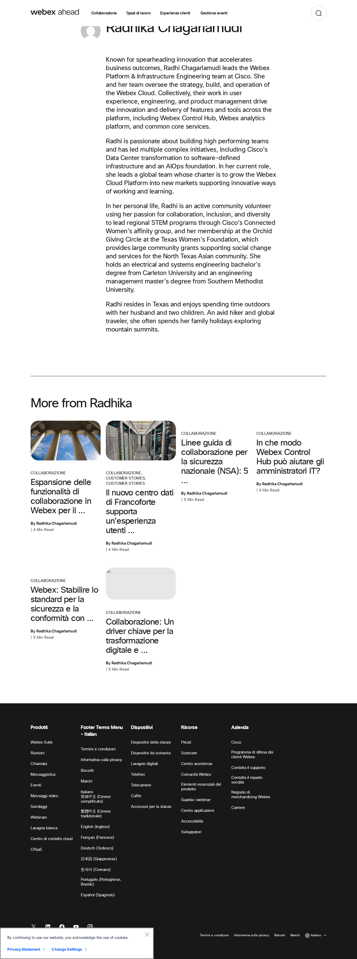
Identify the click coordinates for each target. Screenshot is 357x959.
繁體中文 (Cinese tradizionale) (96, 813)
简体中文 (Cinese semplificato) (96, 799)
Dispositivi (142, 727)
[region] (77, 943)
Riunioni (37, 753)
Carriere (238, 808)
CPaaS (36, 850)
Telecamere (141, 785)
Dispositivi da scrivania (150, 753)
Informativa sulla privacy (101, 760)
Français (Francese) (97, 838)
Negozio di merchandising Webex (250, 794)
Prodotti (39, 727)
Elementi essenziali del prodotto (201, 787)
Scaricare (189, 753)
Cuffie (136, 796)
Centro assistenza (196, 764)
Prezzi (186, 742)
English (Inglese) (95, 827)
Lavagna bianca (44, 828)
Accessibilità (192, 821)
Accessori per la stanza (151, 807)
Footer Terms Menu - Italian (102, 731)
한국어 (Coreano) (96, 870)
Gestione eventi (213, 13)
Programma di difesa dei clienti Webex (252, 754)
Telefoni (138, 775)
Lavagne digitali (144, 764)
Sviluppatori (191, 832)
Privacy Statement (23, 949)
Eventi (36, 785)
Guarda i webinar (195, 800)
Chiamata (39, 764)
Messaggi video (44, 796)
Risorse (189, 727)
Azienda (239, 727)
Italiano (87, 792)
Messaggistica (43, 775)
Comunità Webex (196, 775)
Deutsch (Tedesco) (97, 848)
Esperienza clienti (175, 13)
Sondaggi (39, 807)
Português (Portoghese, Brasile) (101, 882)
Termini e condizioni (98, 749)
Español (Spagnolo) (97, 895)
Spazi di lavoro (138, 13)
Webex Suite (42, 742)
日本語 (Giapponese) (99, 859)
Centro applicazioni (197, 811)
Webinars (39, 817)
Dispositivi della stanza (150, 742)
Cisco (236, 742)
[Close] (146, 934)
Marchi (86, 781)
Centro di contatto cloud (51, 839)
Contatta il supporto (248, 768)
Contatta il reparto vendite (246, 780)
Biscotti (87, 771)
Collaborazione (104, 13)
